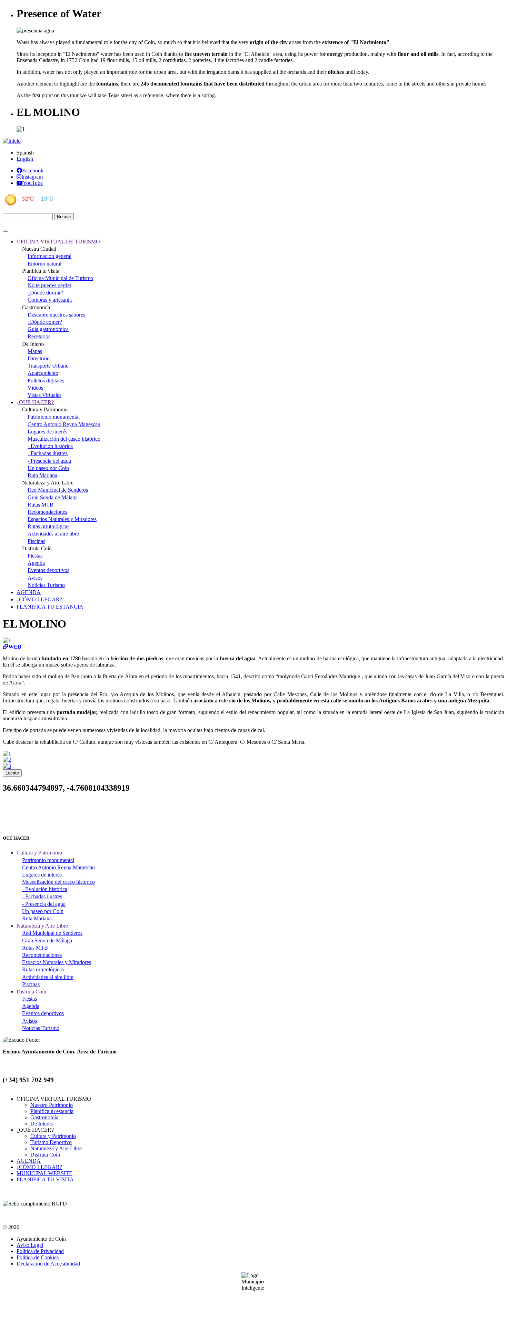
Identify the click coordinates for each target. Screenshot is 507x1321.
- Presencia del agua (49, 461)
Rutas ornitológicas (48, 526)
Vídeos (35, 388)
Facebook (32, 170)
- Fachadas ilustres (48, 453)
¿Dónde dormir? (45, 293)
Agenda (36, 563)
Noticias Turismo (46, 585)
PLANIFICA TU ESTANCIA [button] (50, 607)
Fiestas (35, 556)
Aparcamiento (43, 373)
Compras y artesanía (50, 300)
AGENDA (29, 1161)
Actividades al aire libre (53, 534)
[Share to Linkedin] (270, 817)
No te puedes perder (49, 285)
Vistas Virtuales (44, 395)
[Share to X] (237, 817)
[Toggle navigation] (5, 231)
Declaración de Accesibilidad (48, 1264)
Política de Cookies (38, 1257)
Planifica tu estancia (51, 1111)
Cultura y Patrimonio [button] (39, 852)
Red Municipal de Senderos (58, 490)
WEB (14, 646)
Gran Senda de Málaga (53, 497)
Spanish (25, 153)
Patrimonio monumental (54, 417)
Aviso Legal (30, 1245)
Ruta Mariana (42, 475)
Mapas (35, 351)
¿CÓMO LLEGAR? (39, 1167)
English (25, 159)
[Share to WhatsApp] (253, 817)
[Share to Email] (287, 817)
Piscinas (36, 541)
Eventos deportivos (48, 570)
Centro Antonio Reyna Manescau (64, 424)
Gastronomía (44, 1117)
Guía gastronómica (48, 329)
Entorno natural (44, 264)
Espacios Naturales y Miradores (62, 519)
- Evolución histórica (50, 446)
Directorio (39, 358)
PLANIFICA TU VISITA (45, 1179)
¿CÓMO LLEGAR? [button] (39, 599)
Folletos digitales (46, 380)
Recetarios (39, 336)
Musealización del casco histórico (64, 439)
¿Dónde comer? (45, 322)
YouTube (33, 183)
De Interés (41, 1124)
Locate (12, 772)
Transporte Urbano (48, 366)
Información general (49, 256)
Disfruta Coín (45, 1155)
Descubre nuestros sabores (56, 315)
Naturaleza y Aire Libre (56, 1148)
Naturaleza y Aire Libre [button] (42, 926)
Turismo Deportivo (51, 1142)
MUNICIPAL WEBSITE (44, 1173)
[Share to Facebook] (220, 817)
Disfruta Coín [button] (31, 991)
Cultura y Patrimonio (53, 1136)
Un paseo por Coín (48, 468)
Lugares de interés (47, 431)
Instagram (32, 176)
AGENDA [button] (29, 592)
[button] (7, 640)
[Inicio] (12, 141)
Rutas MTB (40, 505)
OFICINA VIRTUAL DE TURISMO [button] (58, 241)
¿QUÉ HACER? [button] (35, 402)
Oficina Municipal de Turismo (60, 278)
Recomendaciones (47, 512)
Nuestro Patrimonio (51, 1105)
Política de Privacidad (40, 1251)
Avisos (35, 578)
